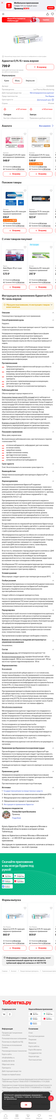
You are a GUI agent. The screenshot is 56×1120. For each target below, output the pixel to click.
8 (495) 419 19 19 (8, 1061)
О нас (31, 1033)
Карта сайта (7, 1054)
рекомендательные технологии (28, 1095)
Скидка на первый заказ (11, 1074)
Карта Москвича (35, 1050)
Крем (6, 80)
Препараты (6, 1068)
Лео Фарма (49, 96)
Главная (5, 1118)
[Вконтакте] (4, 1014)
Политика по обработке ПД (12, 1042)
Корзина (28, 1118)
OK (26, 1105)
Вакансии (32, 1043)
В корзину (41, 67)
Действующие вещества (11, 1071)
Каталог (17, 1118)
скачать (51, 8)
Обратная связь (8, 1064)
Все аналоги (45, 126)
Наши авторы (34, 1056)
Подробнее (16, 818)
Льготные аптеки (35, 1060)
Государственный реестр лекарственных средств (23, 791)
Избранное (39, 1118)
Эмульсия (30, 80)
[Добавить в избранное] (25, 134)
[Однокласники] (10, 1014)
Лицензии (32, 1039)
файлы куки (9, 1097)
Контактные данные (36, 1036)
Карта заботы (34, 1046)
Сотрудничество (35, 1053)
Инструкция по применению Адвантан (19, 804)
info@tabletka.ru (8, 1058)
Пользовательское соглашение (14, 1038)
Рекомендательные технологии (14, 1051)
